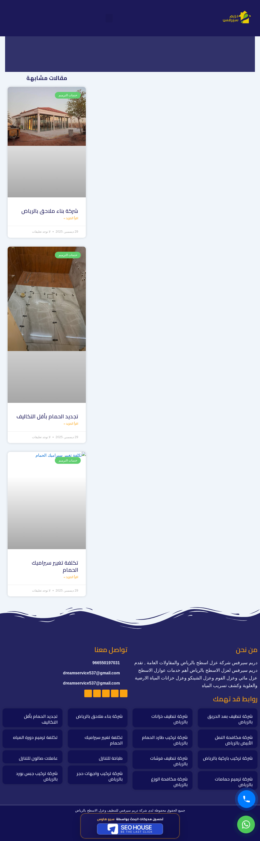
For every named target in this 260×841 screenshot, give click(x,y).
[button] (109, 18)
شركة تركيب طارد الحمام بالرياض (165, 740)
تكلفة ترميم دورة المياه (35, 737)
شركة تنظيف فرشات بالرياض (169, 761)
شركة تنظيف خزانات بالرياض (169, 719)
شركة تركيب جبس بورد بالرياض (37, 776)
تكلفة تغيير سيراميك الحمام (55, 566)
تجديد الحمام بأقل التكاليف (47, 416)
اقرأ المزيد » (70, 218)
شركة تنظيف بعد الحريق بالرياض (230, 719)
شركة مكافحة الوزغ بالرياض (169, 782)
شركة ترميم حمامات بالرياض (234, 782)
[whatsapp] (246, 824)
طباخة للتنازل (111, 758)
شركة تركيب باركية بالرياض (228, 758)
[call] (246, 799)
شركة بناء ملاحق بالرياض (49, 211)
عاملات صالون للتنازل (38, 758)
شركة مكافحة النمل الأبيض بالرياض (234, 740)
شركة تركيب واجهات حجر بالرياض (100, 776)
